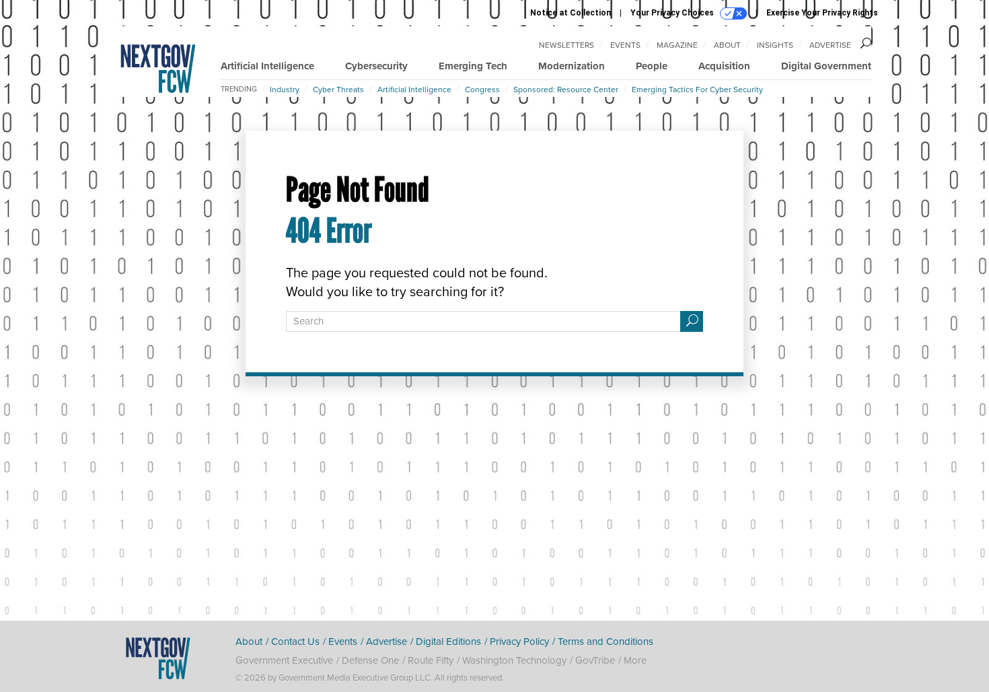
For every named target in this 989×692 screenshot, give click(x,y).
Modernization (571, 66)
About (727, 45)
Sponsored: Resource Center (565, 89)
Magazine (677, 45)
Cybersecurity (376, 66)
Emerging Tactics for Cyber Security (697, 89)
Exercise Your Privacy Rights (822, 13)
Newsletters (566, 45)
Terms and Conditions (605, 641)
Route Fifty (430, 660)
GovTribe (595, 660)
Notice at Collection (570, 13)
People (651, 66)
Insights (775, 45)
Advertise (830, 45)
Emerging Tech (473, 66)
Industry (284, 89)
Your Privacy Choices (673, 13)
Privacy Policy (519, 641)
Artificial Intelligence (267, 66)
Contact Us (295, 641)
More (635, 660)
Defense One (370, 660)
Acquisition (724, 66)
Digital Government (826, 66)
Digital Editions (448, 641)
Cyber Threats (338, 89)
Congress (482, 89)
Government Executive (284, 660)
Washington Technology (514, 660)
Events (625, 45)
